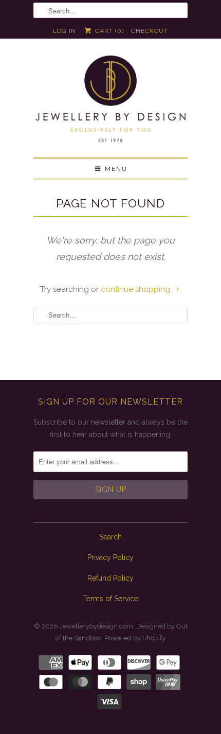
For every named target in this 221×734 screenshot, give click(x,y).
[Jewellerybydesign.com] (110, 101)
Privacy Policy (110, 557)
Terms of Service (110, 599)
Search (110, 537)
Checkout (149, 30)
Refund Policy (110, 578)
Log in (64, 30)
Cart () (108, 30)
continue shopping (136, 289)
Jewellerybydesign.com (96, 626)
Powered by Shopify (134, 638)
